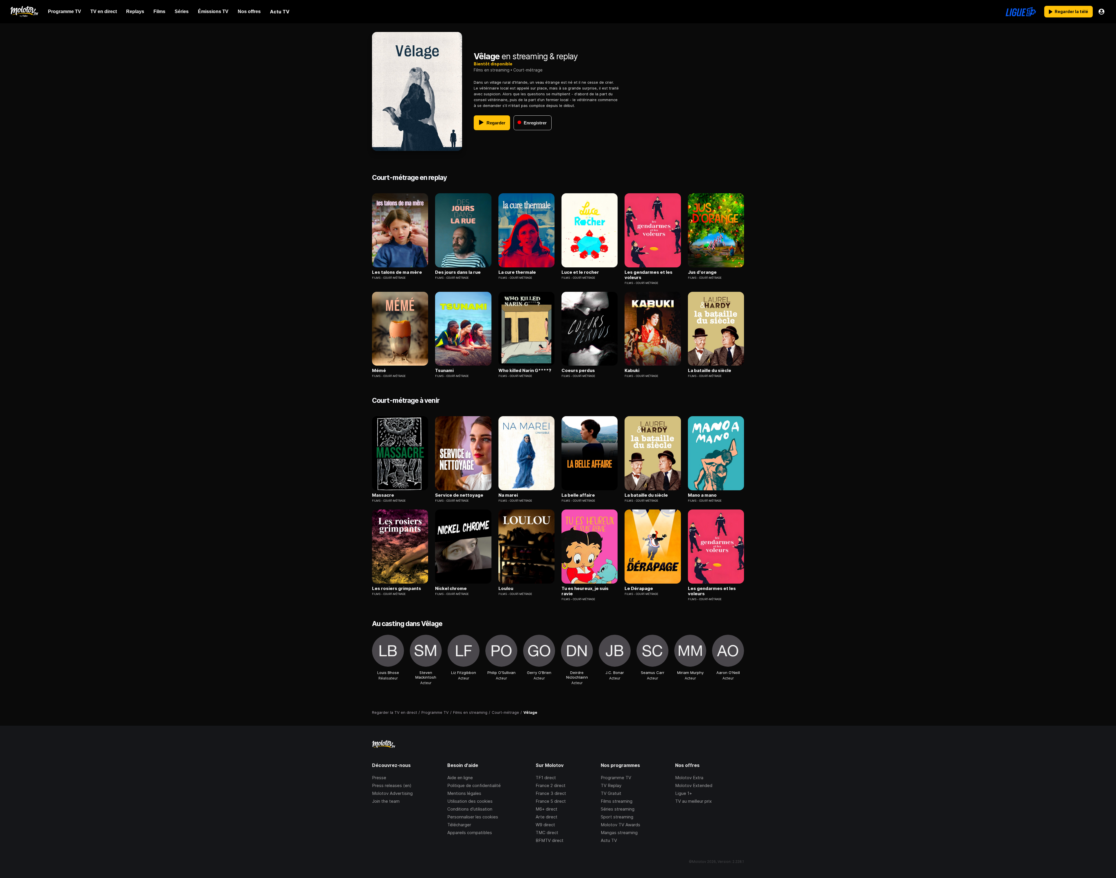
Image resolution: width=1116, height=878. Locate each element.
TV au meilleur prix (693, 801)
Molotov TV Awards (620, 824)
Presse (379, 777)
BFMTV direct (550, 840)
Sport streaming (617, 817)
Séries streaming (617, 809)
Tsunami (444, 370)
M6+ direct (546, 809)
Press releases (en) (392, 785)
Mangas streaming (619, 832)
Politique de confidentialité (474, 785)
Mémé (379, 370)
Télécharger (459, 824)
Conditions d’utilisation (469, 809)
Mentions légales (464, 793)
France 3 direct (551, 793)
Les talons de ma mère (397, 272)
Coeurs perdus (578, 370)
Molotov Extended (693, 785)
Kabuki (632, 370)
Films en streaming (491, 69)
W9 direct (545, 824)
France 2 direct (551, 785)
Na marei (508, 495)
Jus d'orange (702, 272)
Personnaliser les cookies (472, 817)
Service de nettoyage (459, 495)
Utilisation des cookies (470, 801)
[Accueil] (24, 11)
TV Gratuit (611, 793)
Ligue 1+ (683, 793)
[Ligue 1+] (1021, 11)
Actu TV (609, 840)
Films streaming (616, 801)
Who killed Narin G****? (524, 370)
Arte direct (546, 817)
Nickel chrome (451, 588)
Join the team (386, 801)
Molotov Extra (689, 777)
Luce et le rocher (580, 272)
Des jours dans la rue (458, 272)
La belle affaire (578, 495)
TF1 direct (546, 777)
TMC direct (547, 832)
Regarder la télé (1071, 11)
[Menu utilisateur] (1101, 11)
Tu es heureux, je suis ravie (585, 591)
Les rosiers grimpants (396, 588)
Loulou (505, 588)
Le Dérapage (639, 588)
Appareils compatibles (469, 832)
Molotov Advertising (392, 793)
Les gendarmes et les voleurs (649, 275)
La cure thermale (517, 272)
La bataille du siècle (709, 370)
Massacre (383, 495)
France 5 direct (551, 801)
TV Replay (611, 785)
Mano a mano (702, 495)
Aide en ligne (460, 777)
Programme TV (616, 777)
